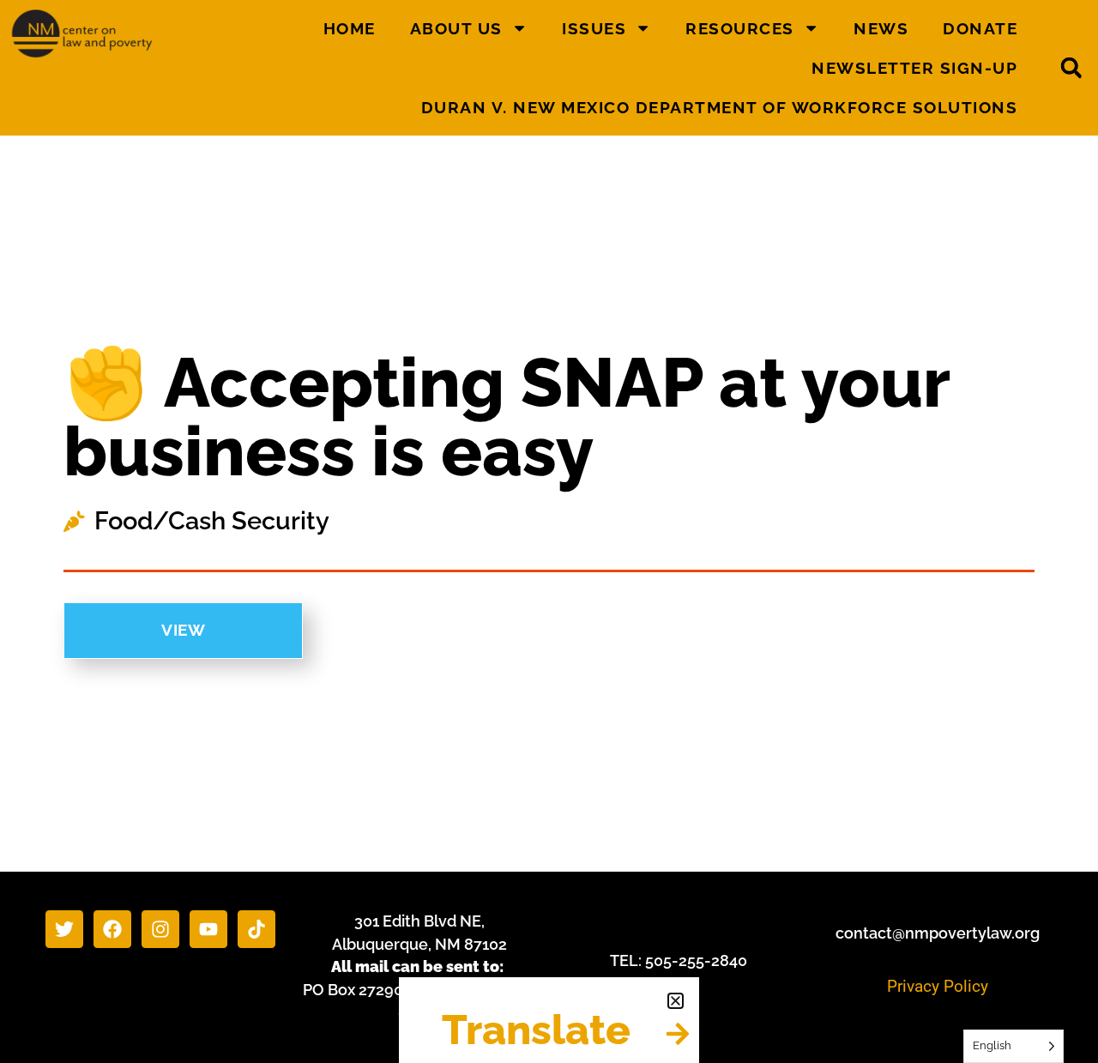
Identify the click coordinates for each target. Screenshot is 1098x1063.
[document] (549, 531)
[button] (675, 1000)
